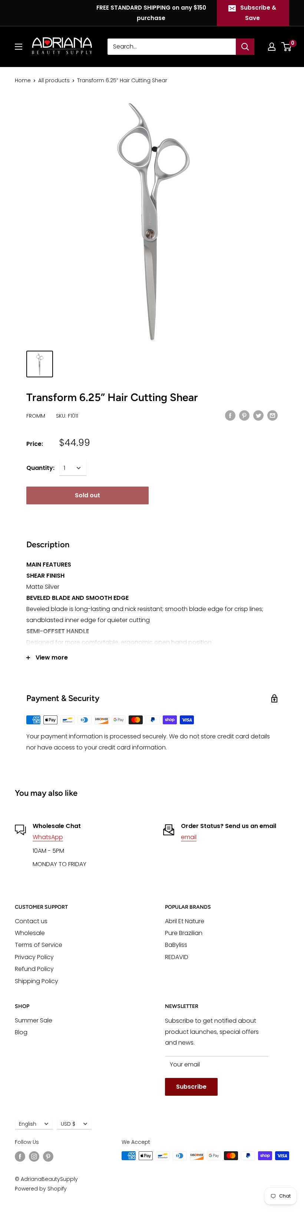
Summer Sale (33, 1020)
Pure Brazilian (183, 933)
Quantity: (40, 468)
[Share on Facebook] (230, 415)
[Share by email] (272, 415)
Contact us (31, 921)
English (27, 1124)
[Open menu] (18, 47)
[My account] (271, 47)
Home (23, 80)
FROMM (35, 416)
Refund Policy (34, 969)
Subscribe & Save (258, 13)
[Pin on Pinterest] (244, 415)
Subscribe (191, 1086)
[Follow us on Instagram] (34, 1156)
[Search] (245, 47)
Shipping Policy (36, 981)
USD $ (68, 1124)
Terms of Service (38, 945)
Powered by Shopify (41, 1188)
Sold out (87, 495)
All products (54, 80)
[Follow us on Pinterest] (48, 1156)
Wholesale (30, 933)
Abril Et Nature (184, 921)
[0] (286, 46)
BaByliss (176, 945)
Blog (21, 1032)
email (188, 837)
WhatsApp (48, 837)
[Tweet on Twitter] (258, 415)
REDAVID (176, 957)
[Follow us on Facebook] (20, 1156)
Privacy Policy (34, 957)
